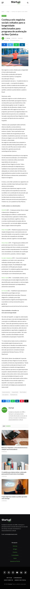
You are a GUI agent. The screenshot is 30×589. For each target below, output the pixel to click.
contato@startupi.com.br (11, 534)
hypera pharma (6, 392)
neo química (5, 394)
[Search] (27, 2)
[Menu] (3, 2)
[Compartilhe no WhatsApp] (16, 44)
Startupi (8, 38)
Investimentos (8, 580)
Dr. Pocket (5, 290)
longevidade (15, 392)
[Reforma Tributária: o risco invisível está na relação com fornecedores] (15, 437)
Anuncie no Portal (20, 580)
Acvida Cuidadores (7, 258)
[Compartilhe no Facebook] (4, 44)
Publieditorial (13, 394)
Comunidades (18, 577)
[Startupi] (16, 2)
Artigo (4, 15)
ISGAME (4, 210)
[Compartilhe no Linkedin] (22, 44)
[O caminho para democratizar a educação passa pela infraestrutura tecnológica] (15, 462)
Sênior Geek (5, 277)
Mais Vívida (5, 229)
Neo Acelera (23, 392)
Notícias (9, 577)
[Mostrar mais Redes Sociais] (26, 44)
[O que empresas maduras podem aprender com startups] (15, 486)
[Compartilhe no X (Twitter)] (10, 44)
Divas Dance (5, 242)
